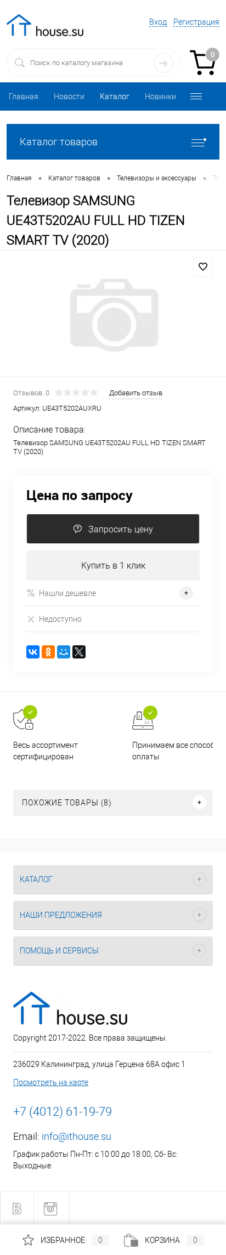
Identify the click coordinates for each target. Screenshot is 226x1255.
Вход (158, 22)
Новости (69, 96)
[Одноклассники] (48, 651)
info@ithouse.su (76, 1136)
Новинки (160, 96)
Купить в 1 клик (113, 565)
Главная (23, 96)
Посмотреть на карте (50, 1082)
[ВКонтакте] (32, 651)
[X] (79, 651)
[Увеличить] (113, 315)
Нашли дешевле (67, 593)
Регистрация (196, 22)
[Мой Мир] (63, 651)
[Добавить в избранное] (203, 267)
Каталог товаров (59, 141)
